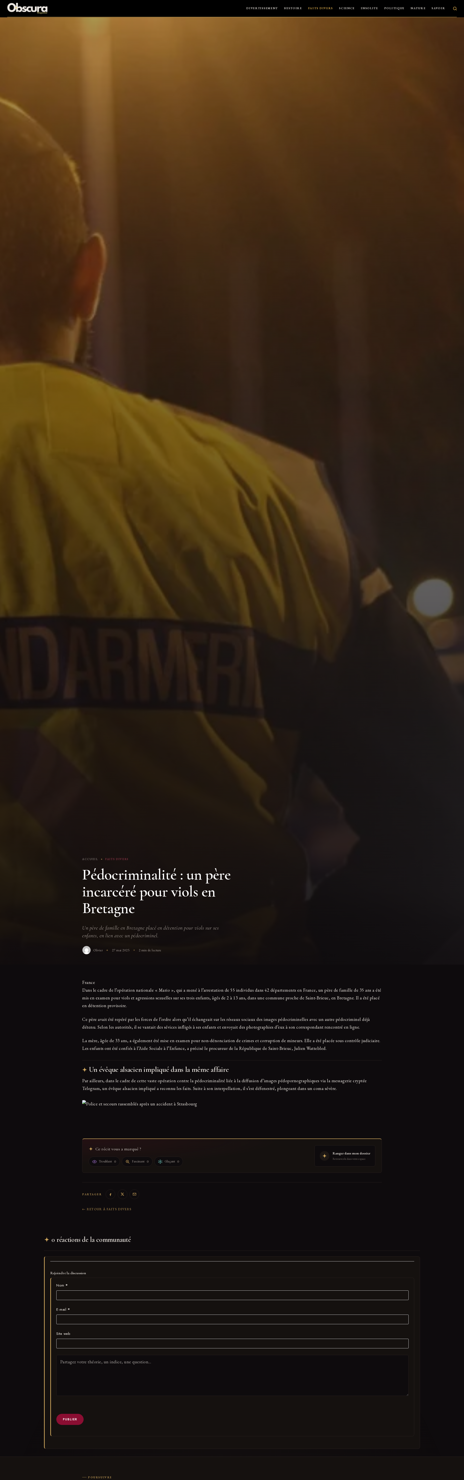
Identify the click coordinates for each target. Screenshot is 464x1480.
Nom (62, 1285)
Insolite (369, 8)
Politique (394, 8)
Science (347, 8)
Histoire (293, 8)
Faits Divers (320, 8)
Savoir (438, 8)
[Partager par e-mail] (134, 1194)
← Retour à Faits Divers (106, 1209)
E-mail (63, 1309)
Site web (63, 1333)
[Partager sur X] (122, 1194)
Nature (418, 8)
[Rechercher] (455, 8)
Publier (70, 1419)
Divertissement (262, 8)
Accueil (90, 859)
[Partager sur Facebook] (110, 1194)
